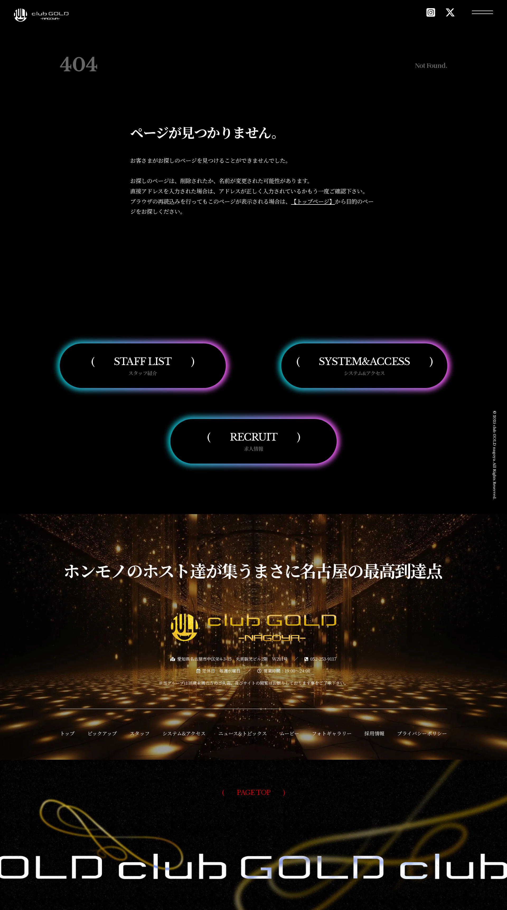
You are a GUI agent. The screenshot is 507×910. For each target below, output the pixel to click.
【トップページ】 (313, 201)
